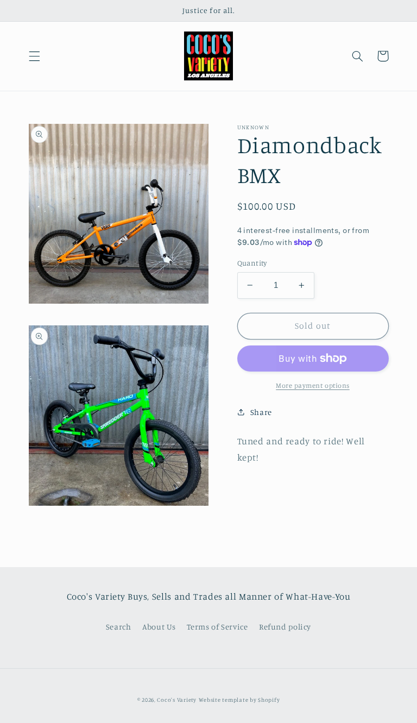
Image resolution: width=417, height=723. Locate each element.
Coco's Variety (176, 699)
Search (118, 626)
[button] (34, 55)
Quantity (252, 263)
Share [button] (261, 412)
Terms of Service (217, 626)
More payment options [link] (313, 385)
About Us (159, 626)
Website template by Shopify (239, 699)
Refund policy (285, 626)
